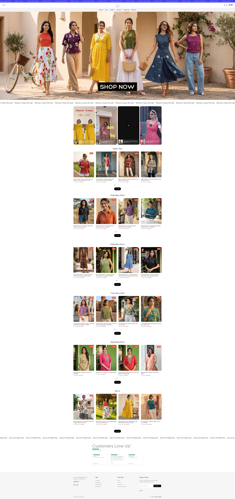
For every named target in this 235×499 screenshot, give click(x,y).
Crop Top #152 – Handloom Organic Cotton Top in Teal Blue (150, 422)
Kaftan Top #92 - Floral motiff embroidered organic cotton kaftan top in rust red (83, 180)
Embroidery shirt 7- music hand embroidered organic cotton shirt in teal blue (151, 226)
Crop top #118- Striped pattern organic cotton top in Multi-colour (151, 324)
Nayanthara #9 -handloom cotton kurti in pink (106, 372)
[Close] (232, 1)
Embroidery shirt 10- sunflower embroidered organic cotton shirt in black (83, 226)
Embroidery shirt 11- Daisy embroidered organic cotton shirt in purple (127, 226)
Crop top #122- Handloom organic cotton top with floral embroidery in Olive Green (106, 324)
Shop (119, 480)
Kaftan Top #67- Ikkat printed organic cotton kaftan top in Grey (151, 180)
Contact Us (120, 484)
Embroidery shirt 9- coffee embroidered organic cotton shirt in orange (105, 226)
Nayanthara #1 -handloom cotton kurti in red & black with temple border (128, 373)
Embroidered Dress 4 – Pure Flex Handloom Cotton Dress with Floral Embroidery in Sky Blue (128, 275)
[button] (116, 467)
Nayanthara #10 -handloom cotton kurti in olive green (82, 373)
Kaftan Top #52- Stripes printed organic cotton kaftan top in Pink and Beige (105, 180)
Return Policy (98, 482)
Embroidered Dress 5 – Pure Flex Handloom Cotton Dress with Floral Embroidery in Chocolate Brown (83, 275)
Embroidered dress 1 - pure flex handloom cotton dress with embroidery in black (150, 275)
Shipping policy (98, 484)
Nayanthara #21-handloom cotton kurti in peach (150, 373)
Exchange (97, 480)
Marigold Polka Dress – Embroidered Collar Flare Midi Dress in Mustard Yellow (127, 422)
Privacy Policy (98, 486)
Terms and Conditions (122, 486)
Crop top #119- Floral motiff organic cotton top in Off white (128, 324)
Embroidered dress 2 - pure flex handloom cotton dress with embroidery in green (105, 275)
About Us (119, 482)
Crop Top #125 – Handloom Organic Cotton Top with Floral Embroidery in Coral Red (14, 492)
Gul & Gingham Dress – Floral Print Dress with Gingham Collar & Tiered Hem (83, 422)
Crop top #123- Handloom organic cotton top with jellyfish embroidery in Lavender (83, 324)
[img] (118, 449)
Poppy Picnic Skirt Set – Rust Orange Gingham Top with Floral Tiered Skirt (106, 422)
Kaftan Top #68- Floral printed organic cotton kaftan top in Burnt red (128, 180)
